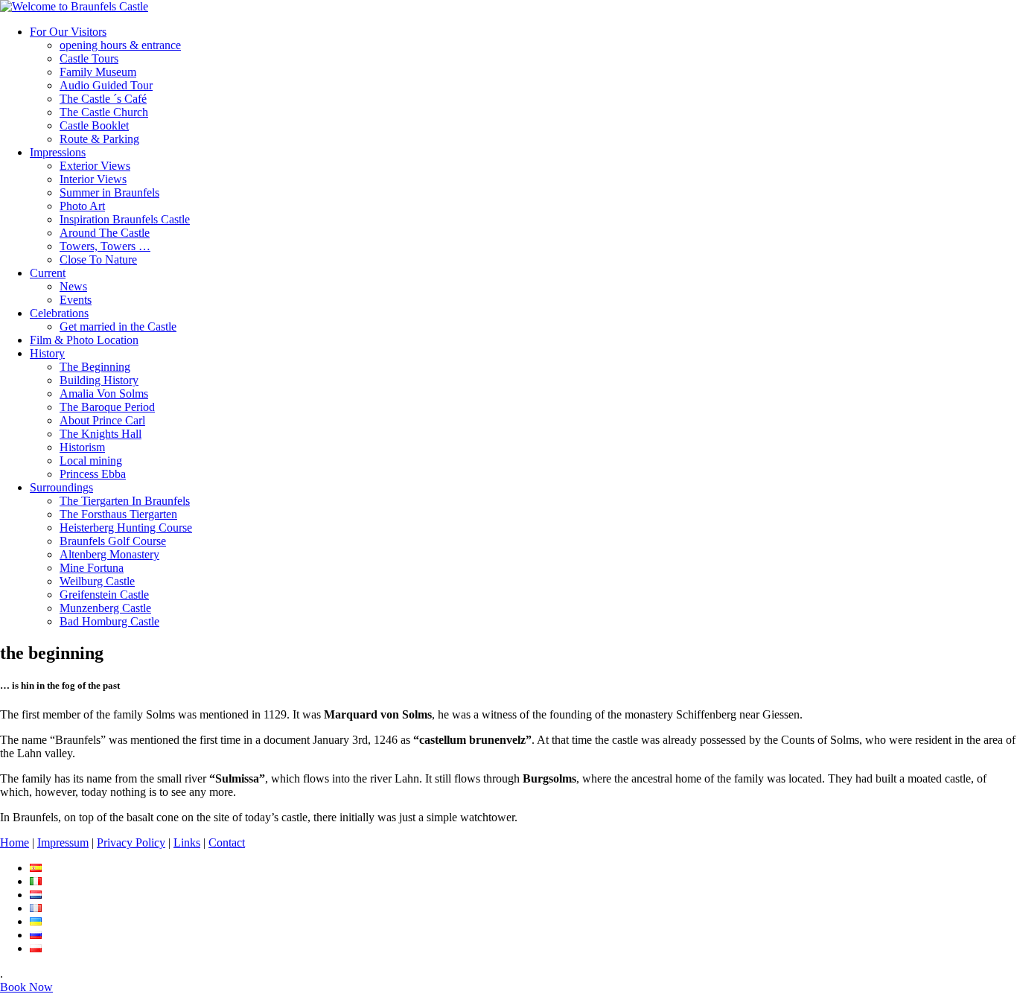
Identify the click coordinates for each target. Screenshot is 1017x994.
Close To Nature (98, 259)
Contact (226, 842)
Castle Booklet (94, 125)
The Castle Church (104, 112)
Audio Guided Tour (106, 85)
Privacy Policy (131, 842)
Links (186, 842)
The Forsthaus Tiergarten (118, 514)
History (47, 353)
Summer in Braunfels (109, 192)
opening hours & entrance (120, 45)
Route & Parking (99, 139)
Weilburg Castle (97, 581)
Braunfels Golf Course (113, 541)
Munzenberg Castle (105, 608)
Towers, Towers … (105, 246)
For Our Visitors (68, 31)
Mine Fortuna (92, 567)
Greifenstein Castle (104, 594)
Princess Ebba (93, 474)
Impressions (58, 152)
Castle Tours (89, 58)
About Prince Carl (102, 420)
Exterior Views (95, 165)
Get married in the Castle (118, 326)
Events (76, 299)
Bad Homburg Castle (109, 621)
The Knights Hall (100, 433)
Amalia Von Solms (104, 393)
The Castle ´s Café (103, 98)
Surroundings (61, 487)
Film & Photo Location (84, 340)
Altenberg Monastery (109, 554)
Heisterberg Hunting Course (126, 527)
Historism (82, 447)
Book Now (26, 987)
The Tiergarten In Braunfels (125, 500)
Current (48, 273)
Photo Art (82, 206)
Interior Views (93, 179)
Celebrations (59, 313)
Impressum (63, 842)
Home (14, 842)
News (73, 286)
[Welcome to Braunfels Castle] (74, 6)
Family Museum (98, 72)
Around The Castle (105, 232)
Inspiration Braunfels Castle (125, 219)
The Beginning (95, 366)
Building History (99, 380)
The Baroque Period (107, 407)
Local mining (91, 460)
